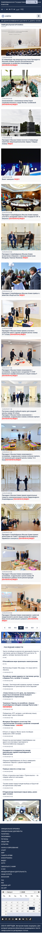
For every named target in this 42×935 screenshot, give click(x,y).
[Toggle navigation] (38, 16)
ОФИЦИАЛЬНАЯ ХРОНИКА (10, 829)
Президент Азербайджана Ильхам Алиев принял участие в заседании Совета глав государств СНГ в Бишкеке (21, 216)
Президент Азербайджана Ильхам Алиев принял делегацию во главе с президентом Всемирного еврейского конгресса (20, 536)
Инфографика (6, 858)
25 (11, 911)
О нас (3, 869)
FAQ (2, 880)
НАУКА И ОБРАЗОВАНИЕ (9, 847)
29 (33, 911)
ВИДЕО (3, 860)
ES (14, 9)
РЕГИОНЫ (4, 839)
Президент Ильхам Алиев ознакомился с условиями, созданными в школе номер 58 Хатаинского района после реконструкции (18, 577)
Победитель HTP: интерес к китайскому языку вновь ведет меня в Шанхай (20, 714)
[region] (22, 735)
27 (22, 911)
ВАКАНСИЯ (5, 877)
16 (39, 905)
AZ (2, 9)
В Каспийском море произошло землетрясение (20, 661)
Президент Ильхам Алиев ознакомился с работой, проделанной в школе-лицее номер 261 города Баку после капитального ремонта (20, 618)
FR (12, 9)
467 (21, 628)
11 (11, 905)
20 (22, 908)
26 (17, 911)
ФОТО (3, 863)
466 (15, 628)
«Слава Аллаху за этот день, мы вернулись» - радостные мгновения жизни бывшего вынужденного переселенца (19, 695)
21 (28, 908)
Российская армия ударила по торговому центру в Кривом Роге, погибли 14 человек (21, 677)
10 (6, 905)
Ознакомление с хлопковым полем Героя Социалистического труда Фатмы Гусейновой (19, 102)
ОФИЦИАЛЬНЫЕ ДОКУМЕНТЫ (11, 831)
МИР (2, 853)
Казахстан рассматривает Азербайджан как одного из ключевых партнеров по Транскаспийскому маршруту (19, 742)
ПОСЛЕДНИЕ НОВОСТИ (13, 647)
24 (6, 911)
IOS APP (4, 888)
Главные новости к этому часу (14, 769)
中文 (22, 9)
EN (7, 9)
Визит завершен (11, 179)
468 (26, 628)
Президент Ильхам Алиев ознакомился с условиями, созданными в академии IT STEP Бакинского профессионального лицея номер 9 (19, 373)
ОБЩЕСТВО (5, 842)
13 (22, 905)
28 (28, 911)
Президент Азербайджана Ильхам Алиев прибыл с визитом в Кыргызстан (21, 294)
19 (17, 908)
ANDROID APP (6, 885)
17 (6, 908)
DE (9, 9)
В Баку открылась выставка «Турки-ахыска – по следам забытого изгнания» (20, 776)
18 (11, 908)
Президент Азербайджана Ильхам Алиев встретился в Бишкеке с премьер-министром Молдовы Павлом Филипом (18, 256)
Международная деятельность (13, 872)
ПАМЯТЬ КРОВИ (6, 855)
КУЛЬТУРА (4, 844)
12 (17, 905)
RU (4, 9)
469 (32, 628)
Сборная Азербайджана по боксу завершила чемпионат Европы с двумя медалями (19, 761)
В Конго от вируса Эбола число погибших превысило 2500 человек (18, 733)
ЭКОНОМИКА (5, 836)
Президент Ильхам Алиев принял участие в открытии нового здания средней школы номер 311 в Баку (20, 332)
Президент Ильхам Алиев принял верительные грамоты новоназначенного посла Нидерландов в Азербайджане (20, 497)
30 (39, 911)
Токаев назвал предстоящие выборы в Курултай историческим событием (20, 784)
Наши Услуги (6, 874)
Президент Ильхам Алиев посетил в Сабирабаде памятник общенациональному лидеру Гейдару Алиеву (20, 142)
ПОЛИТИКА (5, 834)
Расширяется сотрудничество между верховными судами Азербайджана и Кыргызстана (17, 752)
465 (9, 628)
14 (28, 905)
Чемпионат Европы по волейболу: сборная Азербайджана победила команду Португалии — (21, 705)
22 (33, 908)
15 (33, 905)
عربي (18, 9)
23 (39, 908)
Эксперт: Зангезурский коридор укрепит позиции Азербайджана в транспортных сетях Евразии (21, 685)
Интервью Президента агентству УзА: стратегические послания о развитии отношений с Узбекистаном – (21, 723)
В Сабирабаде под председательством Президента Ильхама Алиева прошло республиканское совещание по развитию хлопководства (21, 62)
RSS (2, 883)
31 (6, 914)
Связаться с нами (8, 866)
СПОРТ (3, 850)
